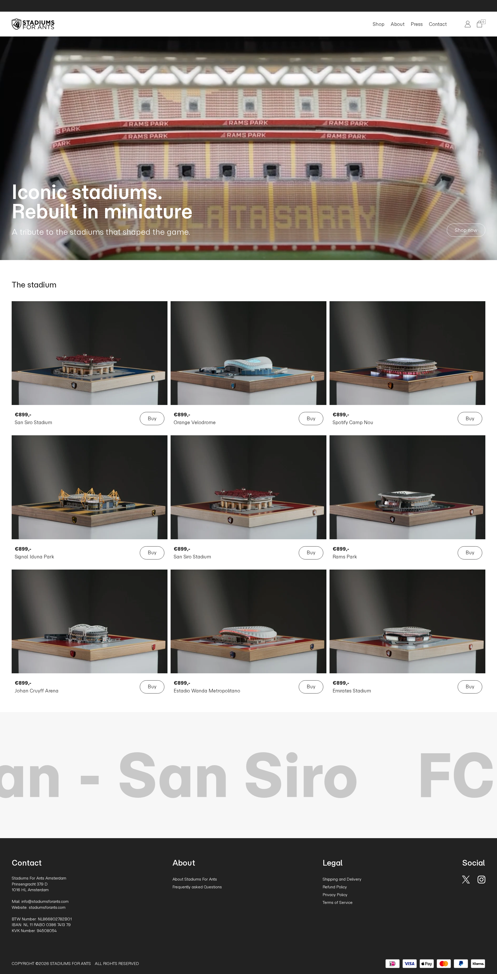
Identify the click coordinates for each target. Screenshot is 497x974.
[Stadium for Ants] (33, 24)
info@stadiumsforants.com (45, 901)
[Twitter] (466, 879)
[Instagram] (481, 879)
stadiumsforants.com (47, 907)
